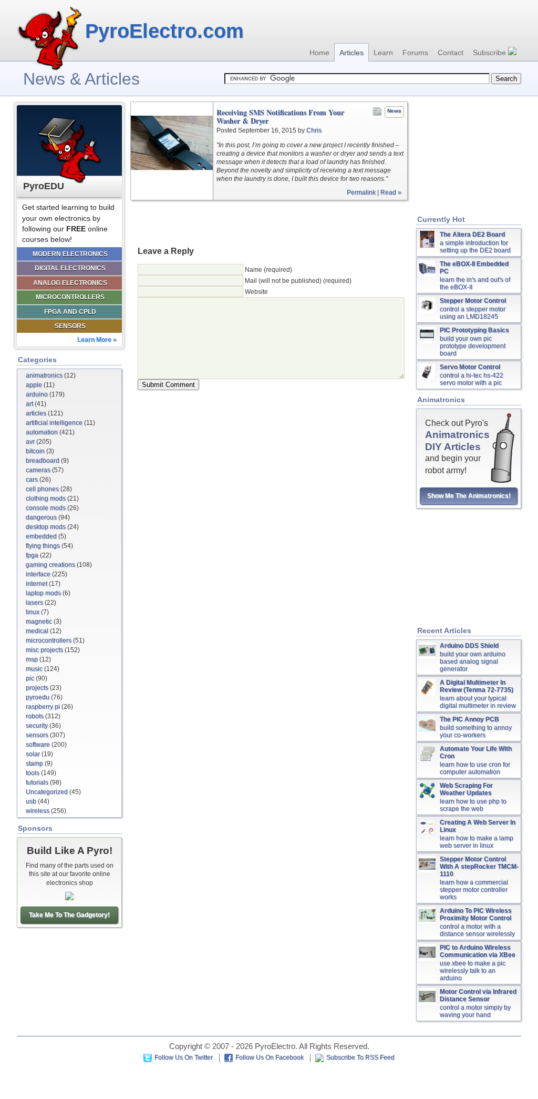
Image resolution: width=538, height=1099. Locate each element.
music (34, 669)
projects (37, 687)
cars (32, 479)
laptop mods (43, 593)
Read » (390, 192)
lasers (34, 602)
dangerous (41, 517)
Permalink (361, 192)
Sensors (70, 326)
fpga (32, 555)
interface (38, 574)
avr (30, 441)
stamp (34, 763)
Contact (450, 52)
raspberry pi (43, 706)
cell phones (42, 489)
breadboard (42, 460)
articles (36, 413)
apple (34, 385)
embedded (41, 536)
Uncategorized (47, 792)
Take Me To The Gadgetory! (69, 915)
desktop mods (46, 527)
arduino (37, 394)
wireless (37, 811)
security (37, 725)
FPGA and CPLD (70, 312)
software (38, 744)
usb (31, 801)
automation (42, 432)
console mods (46, 508)
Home (319, 52)
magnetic (39, 621)
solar (33, 754)
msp (32, 659)
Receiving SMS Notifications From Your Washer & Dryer (280, 116)
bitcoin (35, 451)
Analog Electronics (70, 283)
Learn (383, 52)
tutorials (37, 782)
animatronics (44, 375)
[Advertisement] (269, 222)
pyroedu (37, 697)
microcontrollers (48, 640)
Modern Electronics (70, 254)
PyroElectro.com (164, 31)
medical (37, 631)
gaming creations (50, 564)
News (394, 111)
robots (35, 716)
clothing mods (46, 498)
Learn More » (97, 339)
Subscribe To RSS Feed (360, 1057)
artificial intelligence (54, 422)
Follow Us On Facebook (269, 1057)
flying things (43, 546)
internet (36, 583)
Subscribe (490, 52)
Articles (351, 52)
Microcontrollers (70, 297)
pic (30, 678)
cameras (38, 470)
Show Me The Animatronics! (469, 496)
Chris (314, 130)
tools (32, 773)
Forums (415, 52)
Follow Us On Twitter (183, 1057)
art (29, 404)
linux (32, 612)
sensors (37, 735)
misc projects (44, 650)
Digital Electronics (70, 268)
